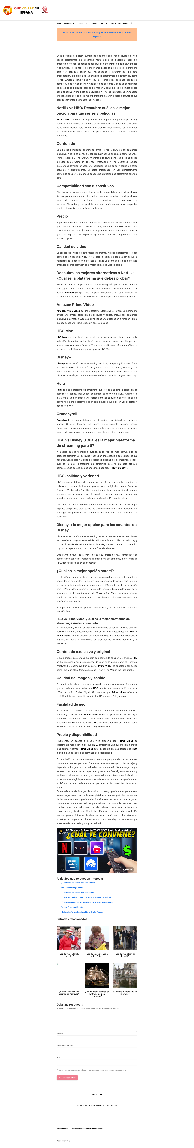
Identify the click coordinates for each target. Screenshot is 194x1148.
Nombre (60, 1033)
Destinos (103, 23)
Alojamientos (69, 23)
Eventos (113, 23)
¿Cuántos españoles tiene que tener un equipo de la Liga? (86, 897)
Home (59, 23)
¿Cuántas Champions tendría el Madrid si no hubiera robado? (87, 902)
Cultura (94, 23)
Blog (87, 23)
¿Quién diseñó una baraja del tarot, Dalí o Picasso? (82, 912)
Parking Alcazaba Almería (72, 907)
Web (58, 1057)
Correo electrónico (66, 1045)
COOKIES (80, 1105)
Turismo (79, 23)
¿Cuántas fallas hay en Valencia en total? (78, 883)
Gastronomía (123, 23)
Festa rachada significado (72, 888)
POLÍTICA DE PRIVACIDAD (95, 1105)
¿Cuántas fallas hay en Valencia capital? (78, 892)
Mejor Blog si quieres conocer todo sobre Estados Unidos (80, 1128)
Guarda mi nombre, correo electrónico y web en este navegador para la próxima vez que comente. (92, 1070)
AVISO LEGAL (97, 1094)
